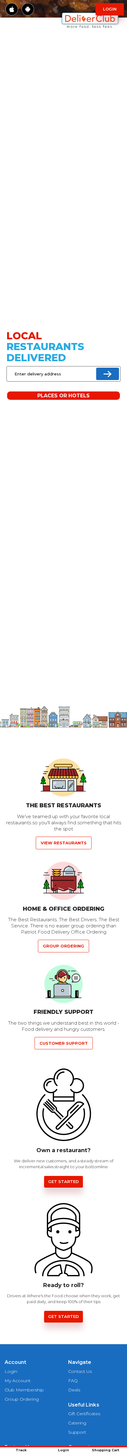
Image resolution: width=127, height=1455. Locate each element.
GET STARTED (63, 1181)
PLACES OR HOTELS (63, 396)
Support (77, 1432)
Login (110, 8)
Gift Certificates (84, 1413)
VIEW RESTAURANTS (64, 842)
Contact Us (80, 1371)
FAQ (73, 1380)
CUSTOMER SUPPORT (63, 1043)
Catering (77, 1423)
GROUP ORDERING (63, 945)
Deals (74, 1390)
